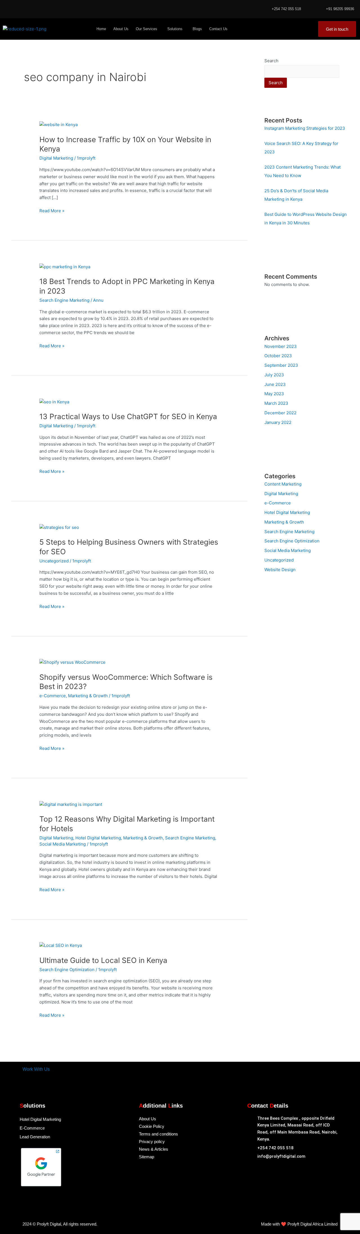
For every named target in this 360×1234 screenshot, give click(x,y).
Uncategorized (54, 561)
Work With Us (36, 1069)
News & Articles (153, 1149)
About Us (121, 29)
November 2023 (280, 346)
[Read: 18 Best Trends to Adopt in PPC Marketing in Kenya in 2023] (64, 266)
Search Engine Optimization (66, 969)
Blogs (197, 29)
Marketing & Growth (88, 695)
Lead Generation (35, 1136)
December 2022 (280, 412)
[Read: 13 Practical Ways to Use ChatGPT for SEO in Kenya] (54, 401)
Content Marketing (283, 484)
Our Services (146, 29)
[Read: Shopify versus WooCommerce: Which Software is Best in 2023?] (72, 662)
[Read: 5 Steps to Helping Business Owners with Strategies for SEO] (59, 527)
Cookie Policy (151, 1126)
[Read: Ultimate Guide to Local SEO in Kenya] (60, 945)
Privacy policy (152, 1141)
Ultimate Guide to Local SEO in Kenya (103, 960)
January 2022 (277, 422)
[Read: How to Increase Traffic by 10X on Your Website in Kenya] (58, 124)
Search (271, 60)
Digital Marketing (56, 158)
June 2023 (275, 384)
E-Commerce (32, 1128)
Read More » (51, 210)
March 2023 (276, 403)
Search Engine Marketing (64, 300)
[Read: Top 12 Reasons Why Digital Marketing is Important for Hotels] (70, 804)
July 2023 (274, 374)
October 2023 (278, 355)
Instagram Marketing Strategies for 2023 (304, 128)
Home (101, 29)
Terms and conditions (158, 1134)
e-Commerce (52, 695)
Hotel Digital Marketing (98, 837)
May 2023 (274, 393)
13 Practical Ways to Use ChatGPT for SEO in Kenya (128, 416)
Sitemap (146, 1156)
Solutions (175, 29)
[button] (148, 29)
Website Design (280, 569)
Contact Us (218, 29)
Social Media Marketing (62, 844)
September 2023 (281, 365)
